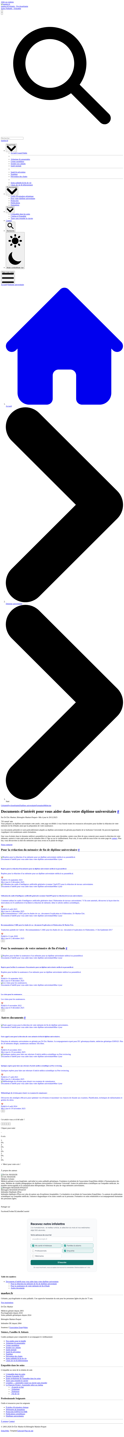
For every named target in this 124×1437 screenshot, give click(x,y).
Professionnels (12, 187)
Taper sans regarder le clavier (22, 218)
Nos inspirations (7, 1303)
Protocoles (15, 201)
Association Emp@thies (18, 1327)
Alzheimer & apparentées (20, 159)
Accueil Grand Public (19, 153)
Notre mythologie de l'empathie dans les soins (23, 1378)
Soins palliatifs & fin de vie (21, 183)
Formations (15, 205)
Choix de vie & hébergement (22, 185)
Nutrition (14, 174)
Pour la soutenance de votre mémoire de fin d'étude (30, 1286)
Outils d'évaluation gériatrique (22, 196)
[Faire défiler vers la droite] (4, 941)
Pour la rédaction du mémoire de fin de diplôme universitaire (34, 1284)
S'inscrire (62, 1262)
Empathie (10, 207)
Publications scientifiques (15, 1414)
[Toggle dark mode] (2, 13)
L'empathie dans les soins (20, 214)
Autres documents (17, 1288)
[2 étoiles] (4, 1124)
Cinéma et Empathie (18, 216)
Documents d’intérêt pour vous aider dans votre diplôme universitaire (32, 1282)
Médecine (47, 805)
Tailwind (20, 1431)
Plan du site (28, 1431)
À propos (4, 1421)
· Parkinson (15, 1391)
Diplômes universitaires (15, 1416)
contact (114, 838)
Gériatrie (4, 805)
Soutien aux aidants (18, 164)
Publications (15, 203)
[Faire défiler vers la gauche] (2, 941)
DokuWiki (5, 1431)
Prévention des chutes (19, 176)
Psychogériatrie (13, 805)
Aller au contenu (7, 2)
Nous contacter (6, 845)
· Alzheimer (15, 1389)
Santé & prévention (18, 172)
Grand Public (11, 145)
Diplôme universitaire (27, 805)
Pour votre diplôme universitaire (23, 198)
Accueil (4, 285)
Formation (40, 805)
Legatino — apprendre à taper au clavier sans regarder (26, 1383)
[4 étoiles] (8, 1124)
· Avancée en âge (17, 1387)
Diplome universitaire (16, 285)
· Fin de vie (15, 1394)
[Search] (2, 11)
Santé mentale (16, 166)
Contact (9, 221)
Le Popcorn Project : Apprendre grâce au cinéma (24, 1385)
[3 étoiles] (6, 1124)
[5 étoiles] (10, 1124)
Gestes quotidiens (17, 161)
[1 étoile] (2, 1124)
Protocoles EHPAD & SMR (16, 1412)
